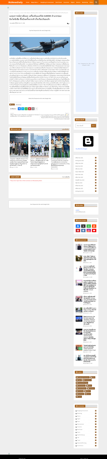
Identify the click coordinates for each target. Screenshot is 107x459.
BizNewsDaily (15, 2)
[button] (96, 2)
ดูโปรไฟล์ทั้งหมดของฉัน (80, 211)
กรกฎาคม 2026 (86, 160)
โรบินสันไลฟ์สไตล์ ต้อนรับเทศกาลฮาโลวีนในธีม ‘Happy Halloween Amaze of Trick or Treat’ (90, 348)
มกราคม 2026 (86, 174)
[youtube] (94, 230)
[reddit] (94, 226)
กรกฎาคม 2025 (86, 191)
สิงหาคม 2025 (86, 188)
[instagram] (88, 230)
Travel (79, 396)
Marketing (85, 2)
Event (90, 385)
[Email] (33, 108)
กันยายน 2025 (86, 185)
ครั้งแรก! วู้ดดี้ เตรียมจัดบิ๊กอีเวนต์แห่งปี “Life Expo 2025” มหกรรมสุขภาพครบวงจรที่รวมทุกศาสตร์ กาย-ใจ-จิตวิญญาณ (90, 300)
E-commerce (88, 380)
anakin (77, 210)
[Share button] (36, 108)
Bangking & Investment (47, 2)
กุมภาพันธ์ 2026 (86, 171)
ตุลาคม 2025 (86, 183)
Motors (78, 2)
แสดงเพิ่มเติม (65, 129)
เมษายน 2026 (86, 166)
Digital (72, 2)
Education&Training (82, 383)
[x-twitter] (83, 226)
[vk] (83, 230)
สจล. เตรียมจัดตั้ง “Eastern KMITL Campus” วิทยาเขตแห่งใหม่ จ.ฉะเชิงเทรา (90, 309)
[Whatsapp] (26, 108)
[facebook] (78, 226)
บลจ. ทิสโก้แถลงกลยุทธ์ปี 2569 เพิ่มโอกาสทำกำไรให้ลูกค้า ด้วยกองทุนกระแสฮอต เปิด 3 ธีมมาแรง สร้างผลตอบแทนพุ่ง (90, 358)
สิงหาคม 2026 (86, 158)
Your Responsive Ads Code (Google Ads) (86, 64)
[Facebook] (19, 108)
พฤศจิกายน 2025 (86, 180)
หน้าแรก (11, 13)
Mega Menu (34, 2)
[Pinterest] (29, 108)
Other (91, 2)
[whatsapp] (88, 226)
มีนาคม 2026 (86, 169)
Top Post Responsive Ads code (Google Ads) (39, 30)
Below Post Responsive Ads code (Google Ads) (40, 98)
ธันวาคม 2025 (86, 177)
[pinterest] (78, 230)
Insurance (66, 2)
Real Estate (59, 2)
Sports (88, 394)
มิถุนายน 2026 (86, 163)
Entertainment (81, 385)
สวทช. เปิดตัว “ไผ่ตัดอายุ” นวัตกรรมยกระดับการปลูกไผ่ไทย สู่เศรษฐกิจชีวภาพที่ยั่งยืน (90, 258)
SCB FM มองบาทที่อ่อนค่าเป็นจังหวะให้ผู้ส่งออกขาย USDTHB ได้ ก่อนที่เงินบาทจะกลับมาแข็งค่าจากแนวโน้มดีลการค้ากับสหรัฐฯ (90, 248)
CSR (93, 377)
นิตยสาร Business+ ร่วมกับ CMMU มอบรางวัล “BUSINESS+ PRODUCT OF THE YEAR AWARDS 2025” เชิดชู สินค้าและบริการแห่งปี (89, 320)
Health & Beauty (82, 388)
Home (27, 2)
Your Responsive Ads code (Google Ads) (39, 204)
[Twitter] (22, 108)
